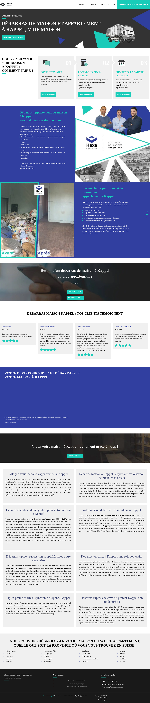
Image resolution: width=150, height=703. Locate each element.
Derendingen (86, 656)
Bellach (46, 656)
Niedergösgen (10, 651)
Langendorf (86, 654)
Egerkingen (48, 659)
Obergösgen (48, 654)
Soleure (122, 656)
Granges (123, 651)
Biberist (122, 654)
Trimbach (9, 661)
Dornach (9, 659)
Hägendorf (47, 661)
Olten (8, 654)
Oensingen (85, 651)
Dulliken (123, 659)
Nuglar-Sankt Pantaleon (90, 659)
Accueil (81, 4)
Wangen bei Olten (50, 651)
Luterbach (9, 656)
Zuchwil (85, 661)
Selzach (122, 661)
